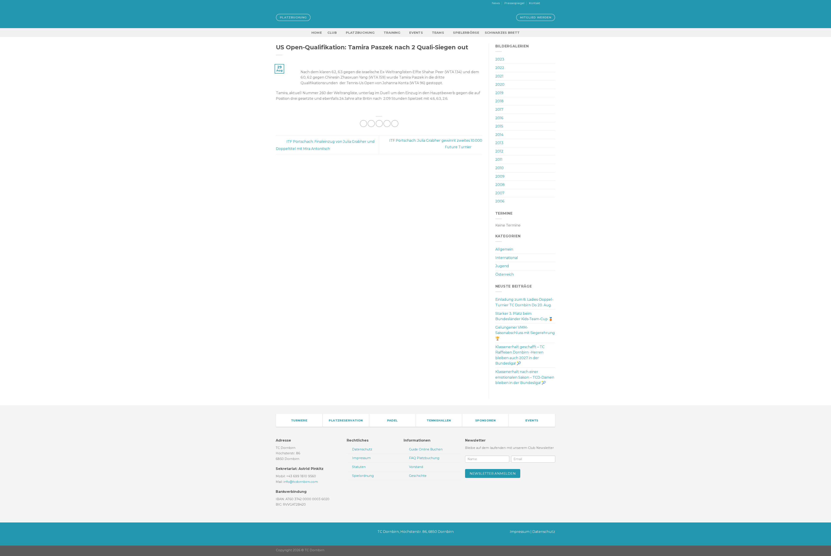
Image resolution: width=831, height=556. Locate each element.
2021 (499, 76)
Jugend (502, 266)
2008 (500, 185)
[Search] (553, 32)
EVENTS (416, 33)
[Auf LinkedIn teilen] (394, 123)
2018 (499, 101)
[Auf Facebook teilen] (363, 123)
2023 (499, 59)
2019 (499, 93)
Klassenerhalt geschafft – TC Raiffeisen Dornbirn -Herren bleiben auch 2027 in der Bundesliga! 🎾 (519, 355)
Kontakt (534, 3)
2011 (498, 159)
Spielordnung (363, 476)
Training (392, 33)
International (506, 258)
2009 (499, 176)
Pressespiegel (514, 3)
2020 (499, 84)
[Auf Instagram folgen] (549, 3)
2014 (499, 135)
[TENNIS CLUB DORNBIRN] (415, 17)
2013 (499, 143)
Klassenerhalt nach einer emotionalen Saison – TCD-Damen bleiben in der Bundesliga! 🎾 (524, 377)
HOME (316, 33)
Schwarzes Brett (502, 33)
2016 (499, 118)
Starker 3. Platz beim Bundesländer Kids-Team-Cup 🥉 (524, 316)
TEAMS (438, 33)
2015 (499, 126)
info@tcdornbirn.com (300, 482)
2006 (499, 201)
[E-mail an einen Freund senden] (379, 123)
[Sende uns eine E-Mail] (553, 3)
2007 (499, 193)
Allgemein (504, 249)
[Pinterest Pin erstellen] (387, 123)
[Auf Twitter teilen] (371, 123)
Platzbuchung (360, 33)
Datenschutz (543, 532)
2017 (499, 110)
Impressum (520, 532)
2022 (499, 68)
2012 (499, 151)
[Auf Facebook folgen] (544, 3)
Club (332, 33)
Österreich (504, 274)
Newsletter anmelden (493, 473)
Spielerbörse (466, 33)
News (496, 3)
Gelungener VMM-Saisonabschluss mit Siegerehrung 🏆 (525, 333)
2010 (499, 168)
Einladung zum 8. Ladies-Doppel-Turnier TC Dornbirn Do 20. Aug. (524, 302)
